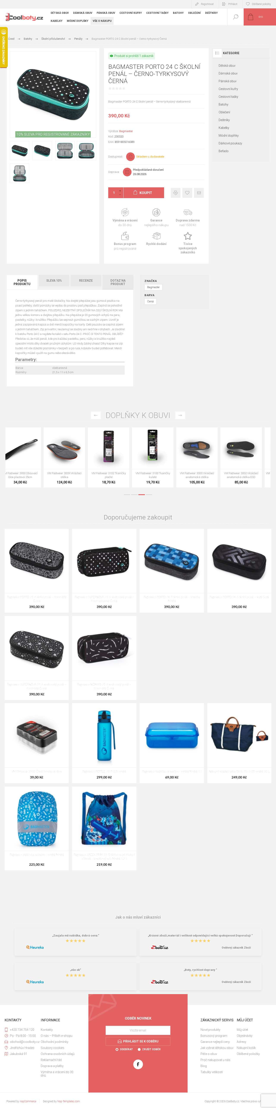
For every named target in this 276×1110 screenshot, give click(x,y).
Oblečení (224, 112)
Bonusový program (214, 1035)
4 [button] (149, 494)
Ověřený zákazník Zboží (236, 947)
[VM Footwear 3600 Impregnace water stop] (204, 457)
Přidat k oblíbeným (187, 193)
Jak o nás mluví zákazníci (138, 917)
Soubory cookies (52, 1048)
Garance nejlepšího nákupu (156, 217)
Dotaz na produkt (117, 282)
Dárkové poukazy (230, 143)
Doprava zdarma (187, 217)
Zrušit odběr (151, 1049)
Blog (204, 1066)
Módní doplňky (229, 135)
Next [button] (180, 415)
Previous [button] (96, 415)
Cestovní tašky (228, 96)
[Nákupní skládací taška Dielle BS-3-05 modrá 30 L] (239, 743)
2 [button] (134, 494)
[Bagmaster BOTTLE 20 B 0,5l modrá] (104, 743)
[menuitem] (58, 1030)
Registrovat (207, 4)
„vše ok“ (75, 970)
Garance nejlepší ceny (175, 193)
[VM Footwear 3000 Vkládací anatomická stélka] (72, 457)
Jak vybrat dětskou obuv (217, 1048)
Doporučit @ (199, 193)
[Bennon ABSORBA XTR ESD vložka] (248, 457)
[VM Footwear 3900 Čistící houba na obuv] (160, 457)
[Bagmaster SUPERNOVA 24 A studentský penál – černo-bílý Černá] (37, 658)
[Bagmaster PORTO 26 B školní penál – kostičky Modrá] (172, 571)
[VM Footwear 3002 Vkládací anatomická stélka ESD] (116, 457)
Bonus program (124, 243)
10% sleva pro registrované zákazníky (53, 134)
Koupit (22, 458)
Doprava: (114, 172)
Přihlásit (232, 4)
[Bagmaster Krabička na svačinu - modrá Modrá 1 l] (172, 743)
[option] (27, 458)
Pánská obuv (228, 81)
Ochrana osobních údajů (58, 1054)
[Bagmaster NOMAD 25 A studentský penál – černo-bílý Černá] (104, 658)
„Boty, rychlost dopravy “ (200, 970)
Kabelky (224, 127)
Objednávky (244, 1035)
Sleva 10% (54, 280)
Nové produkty (210, 1029)
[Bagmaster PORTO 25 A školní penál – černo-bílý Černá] (37, 571)
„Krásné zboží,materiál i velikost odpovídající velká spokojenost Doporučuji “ (200, 935)
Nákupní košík (246, 1048)
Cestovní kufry (228, 89)
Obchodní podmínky (54, 1042)
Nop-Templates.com (68, 1101)
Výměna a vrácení (124, 217)
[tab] (22, 282)
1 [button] (127, 494)
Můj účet (242, 1029)
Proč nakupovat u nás (215, 1060)
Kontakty (47, 1029)
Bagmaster (126, 131)
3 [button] (141, 494)
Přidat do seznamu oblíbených (32, 458)
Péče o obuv (209, 1054)
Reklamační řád (51, 1060)
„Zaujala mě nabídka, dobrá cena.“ (75, 935)
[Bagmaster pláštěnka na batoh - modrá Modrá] (37, 828)
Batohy (223, 104)
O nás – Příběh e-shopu (56, 1035)
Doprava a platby (52, 1066)
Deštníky (224, 120)
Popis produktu (22, 282)
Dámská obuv (228, 73)
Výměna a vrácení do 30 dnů (57, 1073)
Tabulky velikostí (212, 1072)
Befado (224, 151)
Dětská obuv (227, 65)
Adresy (241, 1042)
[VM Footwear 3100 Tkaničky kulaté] (27, 457)
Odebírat (126, 1049)
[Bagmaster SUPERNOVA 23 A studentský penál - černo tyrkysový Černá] (104, 571)
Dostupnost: (115, 156)
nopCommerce (28, 1101)
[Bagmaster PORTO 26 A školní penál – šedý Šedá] (239, 571)
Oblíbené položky (248, 1054)
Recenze (86, 280)
